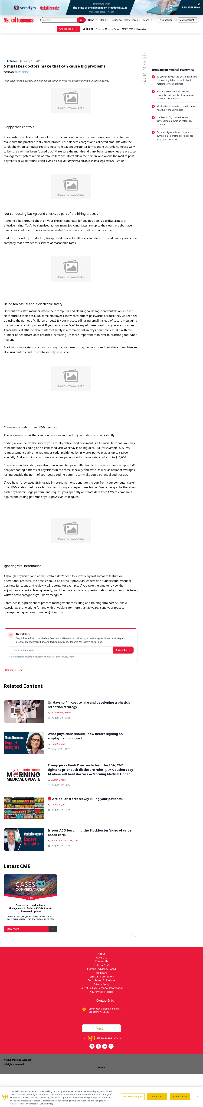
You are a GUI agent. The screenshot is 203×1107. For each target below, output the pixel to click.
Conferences (131, 19)
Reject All (157, 1096)
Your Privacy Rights (101, 992)
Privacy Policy (101, 984)
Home (101, 1067)
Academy (117, 19)
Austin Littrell (58, 779)
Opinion (9, 669)
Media (103, 19)
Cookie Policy (46, 1103)
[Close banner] (199, 4)
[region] (101, 1097)
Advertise (101, 957)
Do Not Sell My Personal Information (101, 988)
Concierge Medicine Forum (107, 29)
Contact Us (101, 961)
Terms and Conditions (101, 976)
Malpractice (141, 29)
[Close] (197, 1096)
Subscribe (121, 649)
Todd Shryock (58, 743)
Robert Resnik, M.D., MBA (64, 840)
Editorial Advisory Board (101, 969)
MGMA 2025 (127, 29)
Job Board (101, 972)
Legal (20, 669)
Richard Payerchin (61, 712)
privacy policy (68, 656)
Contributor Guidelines (101, 980)
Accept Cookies (180, 1096)
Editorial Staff (101, 965)
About (101, 953)
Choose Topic (66, 28)
